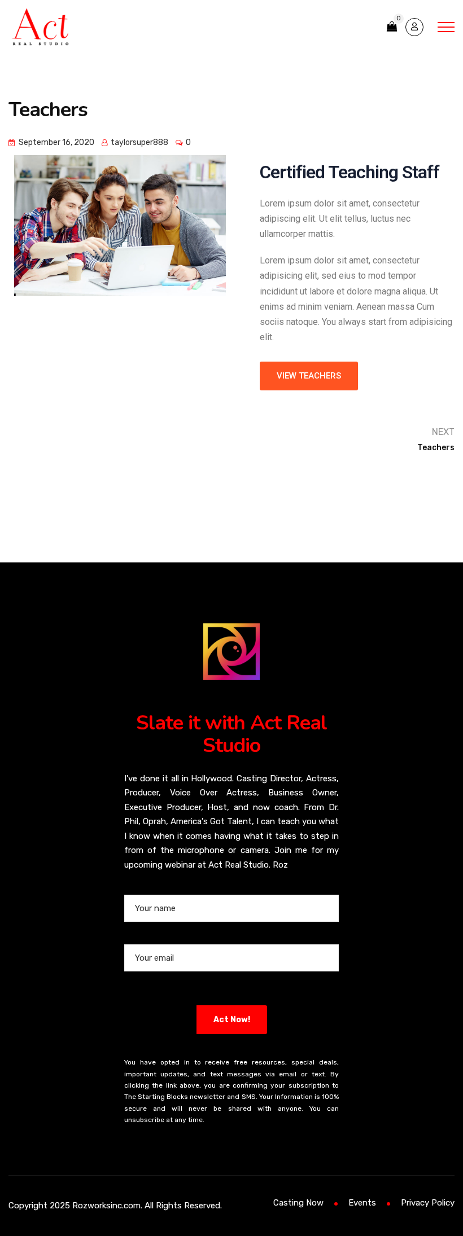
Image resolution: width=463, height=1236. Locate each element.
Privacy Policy (428, 1203)
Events (362, 1203)
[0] (392, 26)
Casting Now (298, 1203)
